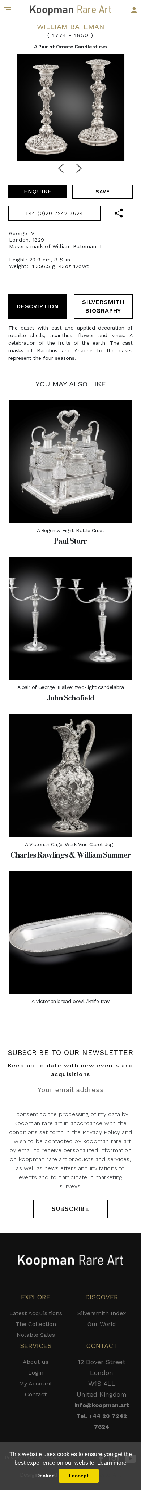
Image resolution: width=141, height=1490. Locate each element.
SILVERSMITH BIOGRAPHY (103, 306)
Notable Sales (36, 1334)
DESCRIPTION (38, 306)
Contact (36, 1394)
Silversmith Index (101, 1313)
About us (35, 1361)
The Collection (36, 1324)
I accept (79, 1475)
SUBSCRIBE (70, 1208)
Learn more (112, 1463)
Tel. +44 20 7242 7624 (101, 1421)
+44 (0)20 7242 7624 (54, 213)
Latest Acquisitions (35, 1313)
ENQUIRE (38, 191)
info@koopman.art (101, 1405)
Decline (45, 1475)
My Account (35, 1383)
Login (35, 1372)
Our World (101, 1324)
